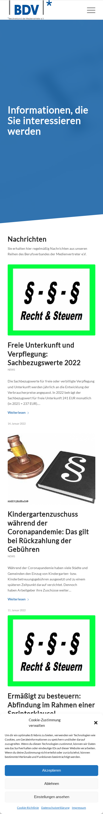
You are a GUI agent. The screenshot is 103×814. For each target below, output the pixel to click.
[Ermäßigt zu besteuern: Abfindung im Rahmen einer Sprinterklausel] (51, 650)
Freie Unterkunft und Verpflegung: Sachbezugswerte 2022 (44, 354)
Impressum (79, 807)
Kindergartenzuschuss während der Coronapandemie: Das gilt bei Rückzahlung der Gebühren (48, 531)
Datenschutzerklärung (55, 807)
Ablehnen (51, 783)
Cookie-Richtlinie (28, 807)
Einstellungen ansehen (51, 797)
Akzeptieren (51, 770)
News (11, 369)
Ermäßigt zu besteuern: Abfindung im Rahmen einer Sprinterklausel (51, 704)
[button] (95, 722)
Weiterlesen (17, 412)
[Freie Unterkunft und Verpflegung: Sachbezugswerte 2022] (51, 299)
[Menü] (88, 10)
